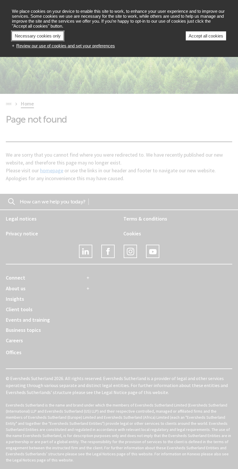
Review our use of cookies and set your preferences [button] (65, 45)
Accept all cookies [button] (206, 35)
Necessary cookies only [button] (38, 35)
